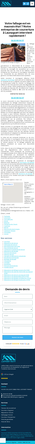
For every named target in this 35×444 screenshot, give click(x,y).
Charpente (7, 261)
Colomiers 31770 (17, 432)
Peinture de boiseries (11, 266)
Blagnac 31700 (18, 434)
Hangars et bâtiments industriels (15, 256)
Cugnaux (7, 226)
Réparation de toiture (11, 243)
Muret (6, 221)
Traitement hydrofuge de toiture (14, 249)
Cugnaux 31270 (15, 436)
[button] (32, 3)
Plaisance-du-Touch (10, 224)
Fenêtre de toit (8, 267)
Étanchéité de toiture (11, 248)
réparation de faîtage (8, 80)
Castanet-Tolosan (9, 231)
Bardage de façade (10, 259)
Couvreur (7, 241)
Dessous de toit (9, 254)
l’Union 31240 (24, 436)
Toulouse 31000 (6, 432)
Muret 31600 (9, 434)
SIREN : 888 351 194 (24, 442)
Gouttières (7, 264)
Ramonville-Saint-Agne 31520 (14, 437)
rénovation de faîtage (27, 162)
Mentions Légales (10, 442)
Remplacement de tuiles (12, 246)
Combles (7, 262)
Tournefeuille (8, 219)
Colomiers (7, 218)
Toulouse (7, 216)
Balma (6, 227)
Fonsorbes (7, 232)
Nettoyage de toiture (10, 245)
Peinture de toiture (10, 253)
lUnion (6, 234)
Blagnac (6, 222)
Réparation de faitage (11, 251)
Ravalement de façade (11, 257)
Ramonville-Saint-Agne (11, 229)
